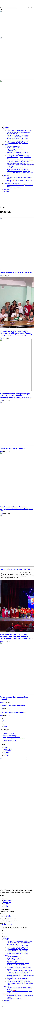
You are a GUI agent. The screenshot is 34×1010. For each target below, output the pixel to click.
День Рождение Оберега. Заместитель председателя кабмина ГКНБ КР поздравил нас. (16, 509)
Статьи (5, 955)
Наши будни (7, 750)
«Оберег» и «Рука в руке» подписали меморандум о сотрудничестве (18, 963)
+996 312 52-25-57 (5, 917)
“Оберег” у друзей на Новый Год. (12, 705)
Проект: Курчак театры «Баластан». (17, 950)
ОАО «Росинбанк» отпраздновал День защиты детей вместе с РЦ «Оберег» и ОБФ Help (20, 983)
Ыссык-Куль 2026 (8, 733)
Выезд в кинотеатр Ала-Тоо (11, 737)
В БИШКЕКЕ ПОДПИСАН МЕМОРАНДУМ (15, 960)
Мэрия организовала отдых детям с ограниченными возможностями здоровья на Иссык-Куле (20, 975)
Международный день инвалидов (12, 712)
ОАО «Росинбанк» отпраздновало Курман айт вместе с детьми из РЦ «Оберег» (19, 971)
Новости (6, 752)
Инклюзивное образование (11, 994)
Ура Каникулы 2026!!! (10, 740)
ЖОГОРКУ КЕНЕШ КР (14, 958)
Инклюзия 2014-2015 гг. (14, 998)
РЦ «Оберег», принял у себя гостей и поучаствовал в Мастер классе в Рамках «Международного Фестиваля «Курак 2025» (17, 333)
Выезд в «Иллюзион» (9, 735)
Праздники (6, 754)
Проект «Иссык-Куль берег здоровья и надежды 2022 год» (18, 943)
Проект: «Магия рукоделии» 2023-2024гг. (16, 569)
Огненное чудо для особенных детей (18, 966)
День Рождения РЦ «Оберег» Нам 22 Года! (16, 272)
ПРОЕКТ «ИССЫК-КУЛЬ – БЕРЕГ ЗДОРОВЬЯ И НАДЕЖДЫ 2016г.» (17, 952)
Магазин (6, 986)
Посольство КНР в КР (13, 956)
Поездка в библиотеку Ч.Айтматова (14, 738)
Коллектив (6, 1000)
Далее (5, 726)
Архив (5, 747)
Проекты (6, 755)
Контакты (6, 1001)
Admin (2, 275)
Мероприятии (7, 749)
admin (1, 401)
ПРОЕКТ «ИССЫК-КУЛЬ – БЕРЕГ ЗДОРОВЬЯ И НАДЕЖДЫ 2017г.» (17, 948)
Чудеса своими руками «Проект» (12, 448)
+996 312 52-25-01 (5, 915)
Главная (5, 936)
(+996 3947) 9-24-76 (6, 924)
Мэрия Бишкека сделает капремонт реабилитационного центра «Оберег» (18, 979)
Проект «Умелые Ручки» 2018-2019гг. (18, 946)
